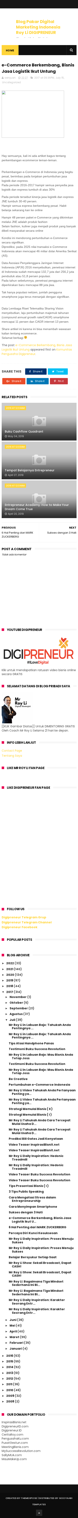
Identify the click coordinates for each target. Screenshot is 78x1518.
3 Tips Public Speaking (26, 1191)
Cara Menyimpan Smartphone (33, 1207)
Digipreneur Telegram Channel (27, 922)
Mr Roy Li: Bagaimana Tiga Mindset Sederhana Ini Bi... (36, 1283)
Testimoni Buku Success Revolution (37, 1049)
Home (10, 50)
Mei (13, 1325)
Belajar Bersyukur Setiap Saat (33, 1257)
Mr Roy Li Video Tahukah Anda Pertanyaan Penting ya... (42, 1092)
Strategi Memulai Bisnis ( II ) (31, 1109)
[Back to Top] (39, 1513)
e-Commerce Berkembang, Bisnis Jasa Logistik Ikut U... (40, 1220)
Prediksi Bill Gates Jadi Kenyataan (36, 1139)
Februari (17, 1343)
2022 (10, 963)
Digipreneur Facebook (19, 927)
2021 (10, 969)
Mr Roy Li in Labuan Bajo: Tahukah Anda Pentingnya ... (40, 1027)
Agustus (16, 1014)
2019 (10, 980)
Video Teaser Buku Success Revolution (39, 1174)
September (19, 1008)
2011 (9, 1384)
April (13, 1331)
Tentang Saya (12, 756)
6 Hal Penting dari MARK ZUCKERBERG (37, 1227)
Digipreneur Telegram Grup (24, 917)
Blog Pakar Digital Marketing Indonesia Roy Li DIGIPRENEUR (38, 27)
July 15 (60, 77)
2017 (10, 992)
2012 (10, 1378)
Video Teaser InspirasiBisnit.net (34, 1144)
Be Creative (18, 1079)
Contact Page (12, 751)
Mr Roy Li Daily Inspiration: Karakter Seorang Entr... (37, 1302)
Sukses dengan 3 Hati (26, 1212)
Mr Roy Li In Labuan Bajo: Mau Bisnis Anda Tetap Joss (41, 1056)
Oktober (17, 1003)
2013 (10, 1373)
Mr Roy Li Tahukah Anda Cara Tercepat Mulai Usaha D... (40, 1122)
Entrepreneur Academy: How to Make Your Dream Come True (37, 507)
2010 (10, 1390)
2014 (10, 1367)
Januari (16, 1348)
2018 (10, 986)
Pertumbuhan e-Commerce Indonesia (39, 1085)
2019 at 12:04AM (15, 408)
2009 (10, 1396)
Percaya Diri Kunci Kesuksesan (33, 1233)
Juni (13, 1320)
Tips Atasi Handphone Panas (31, 1043)
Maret (15, 1337)
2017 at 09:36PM (44, 77)
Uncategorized (11, 82)
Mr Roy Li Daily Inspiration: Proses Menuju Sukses (41, 1240)
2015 (10, 1361)
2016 (10, 1356)
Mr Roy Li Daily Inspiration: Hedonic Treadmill (36, 1158)
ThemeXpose (29, 1498)
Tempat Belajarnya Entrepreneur (29, 470)
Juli (13, 1020)
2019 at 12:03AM (15, 446)
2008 (10, 1401)
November (18, 997)
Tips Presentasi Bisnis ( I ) (29, 1186)
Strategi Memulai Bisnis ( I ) (30, 1115)
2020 (10, 975)
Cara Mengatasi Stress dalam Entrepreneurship (32, 1199)
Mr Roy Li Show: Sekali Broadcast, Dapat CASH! (40, 1264)
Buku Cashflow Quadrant (24, 431)
